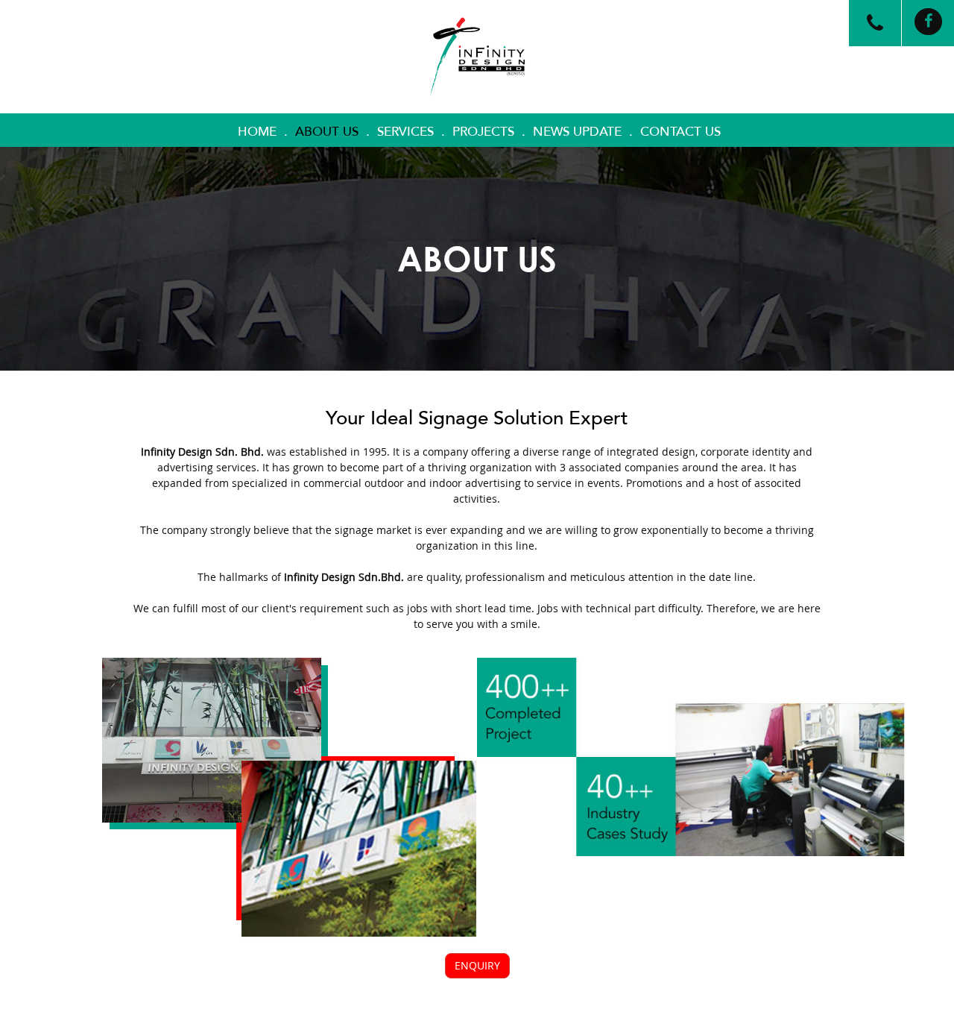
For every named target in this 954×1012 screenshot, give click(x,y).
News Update (577, 131)
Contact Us (680, 131)
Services (405, 131)
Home (257, 131)
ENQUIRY (477, 965)
